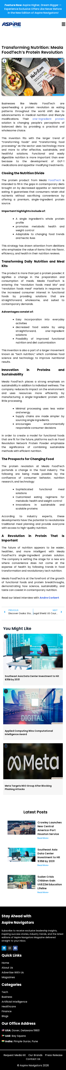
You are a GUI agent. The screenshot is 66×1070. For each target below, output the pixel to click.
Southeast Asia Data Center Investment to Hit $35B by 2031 (48, 855)
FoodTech (54, 180)
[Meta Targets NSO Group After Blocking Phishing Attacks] (33, 778)
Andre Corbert (49, 598)
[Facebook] (15, 948)
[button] (53, 25)
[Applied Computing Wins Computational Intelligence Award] (33, 723)
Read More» (43, 838)
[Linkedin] (4, 948)
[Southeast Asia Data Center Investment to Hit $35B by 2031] (33, 669)
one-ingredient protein (48, 119)
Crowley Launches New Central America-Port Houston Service (49, 828)
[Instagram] (9, 948)
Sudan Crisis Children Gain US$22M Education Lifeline (49, 882)
